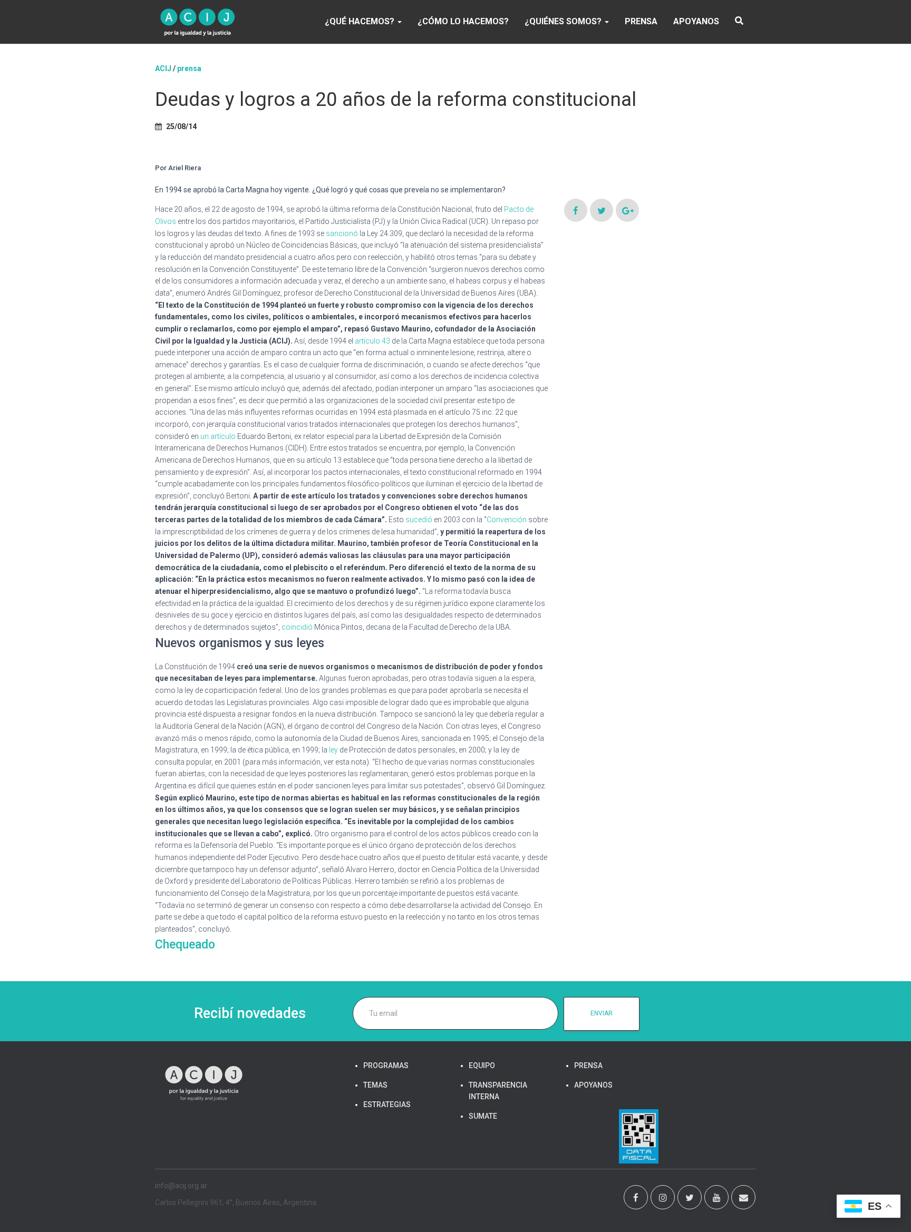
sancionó (342, 233)
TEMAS (375, 1085)
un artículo (218, 436)
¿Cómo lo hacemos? (463, 21)
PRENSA (641, 21)
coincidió (297, 627)
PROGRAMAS (386, 1065)
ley (333, 750)
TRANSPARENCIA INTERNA (498, 1091)
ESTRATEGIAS (387, 1104)
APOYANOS (696, 21)
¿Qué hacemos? (360, 21)
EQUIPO (482, 1065)
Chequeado (185, 944)
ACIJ (163, 68)
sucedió (418, 519)
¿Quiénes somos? (564, 21)
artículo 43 (372, 341)
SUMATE (483, 1116)
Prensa (189, 68)
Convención (507, 519)
